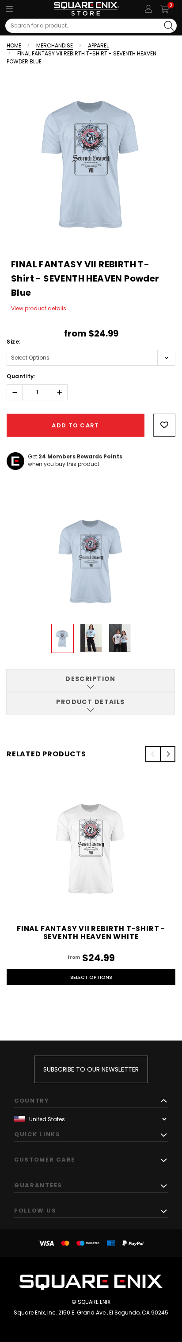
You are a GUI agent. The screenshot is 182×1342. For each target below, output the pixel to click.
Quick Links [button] (37, 1134)
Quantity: (21, 376)
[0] (164, 9)
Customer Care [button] (44, 1159)
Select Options (91, 977)
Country (31, 1100)
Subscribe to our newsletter (91, 1069)
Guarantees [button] (38, 1185)
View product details (38, 308)
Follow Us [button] (35, 1210)
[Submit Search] (169, 25)
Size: (14, 341)
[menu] (9, 9)
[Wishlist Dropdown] (164, 425)
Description (90, 678)
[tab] (90, 680)
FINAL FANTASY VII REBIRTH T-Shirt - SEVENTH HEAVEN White (91, 932)
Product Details (90, 701)
